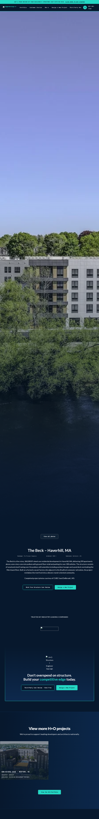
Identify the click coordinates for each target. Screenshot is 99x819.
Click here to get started (75, 2)
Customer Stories (36, 7)
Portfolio (23, 7)
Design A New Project (59, 7)
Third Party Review (77, 7)
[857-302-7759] (85, 7)
